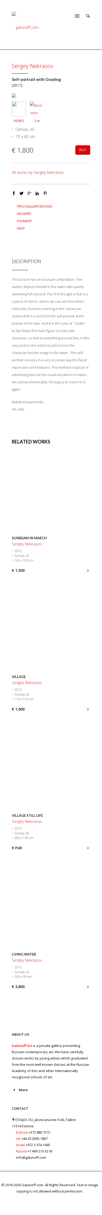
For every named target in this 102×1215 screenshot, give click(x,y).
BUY (82, 150)
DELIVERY (24, 213)
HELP (21, 228)
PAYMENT (24, 221)
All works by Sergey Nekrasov (38, 172)
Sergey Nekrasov (32, 66)
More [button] (23, 1090)
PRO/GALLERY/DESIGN (34, 206)
